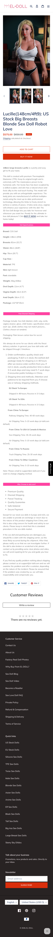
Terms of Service (13, 724)
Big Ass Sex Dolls (13, 828)
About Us (9, 652)
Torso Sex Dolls (12, 771)
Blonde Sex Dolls (13, 785)
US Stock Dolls (12, 742)
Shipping (6, 138)
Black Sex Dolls (12, 814)
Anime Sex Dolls (13, 799)
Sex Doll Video (12, 681)
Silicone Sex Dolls (13, 757)
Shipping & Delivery (14, 716)
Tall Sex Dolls (11, 821)
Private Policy (11, 702)
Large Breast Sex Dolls (15, 835)
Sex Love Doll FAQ (14, 695)
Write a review (26, 605)
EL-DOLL (29, 928)
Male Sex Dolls (12, 778)
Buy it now (26, 157)
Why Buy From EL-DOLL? (17, 666)
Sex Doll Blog (11, 674)
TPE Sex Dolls (11, 764)
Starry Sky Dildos (13, 842)
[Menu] (48, 6)
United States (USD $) (33, 902)
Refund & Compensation (16, 709)
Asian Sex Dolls (12, 792)
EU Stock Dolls (12, 749)
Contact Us (10, 645)
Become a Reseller (14, 688)
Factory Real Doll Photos (17, 659)
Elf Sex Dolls (11, 807)
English (10, 902)
